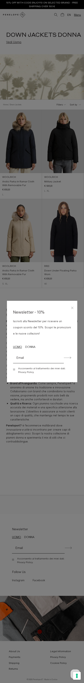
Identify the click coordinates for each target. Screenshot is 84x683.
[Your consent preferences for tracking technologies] (77, 676)
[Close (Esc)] (72, 307)
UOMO (17, 347)
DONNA (30, 347)
